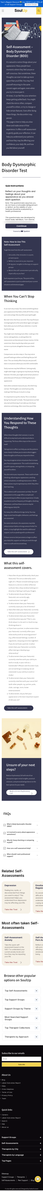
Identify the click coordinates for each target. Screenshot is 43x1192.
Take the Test (11, 909)
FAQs (4, 1086)
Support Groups (21, 1137)
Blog (3, 1080)
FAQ (3, 1124)
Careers (5, 1115)
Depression (10, 885)
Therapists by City (21, 1149)
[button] (2, 10)
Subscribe (21, 1064)
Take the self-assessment (17, 552)
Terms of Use (7, 1092)
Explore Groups (31, 4)
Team (4, 1098)
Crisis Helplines (8, 1089)
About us (5, 1127)
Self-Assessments (21, 1143)
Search (4, 1121)
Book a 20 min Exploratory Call (20, 792)
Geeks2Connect (33, 1189)
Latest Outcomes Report (11, 1083)
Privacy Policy (7, 1095)
